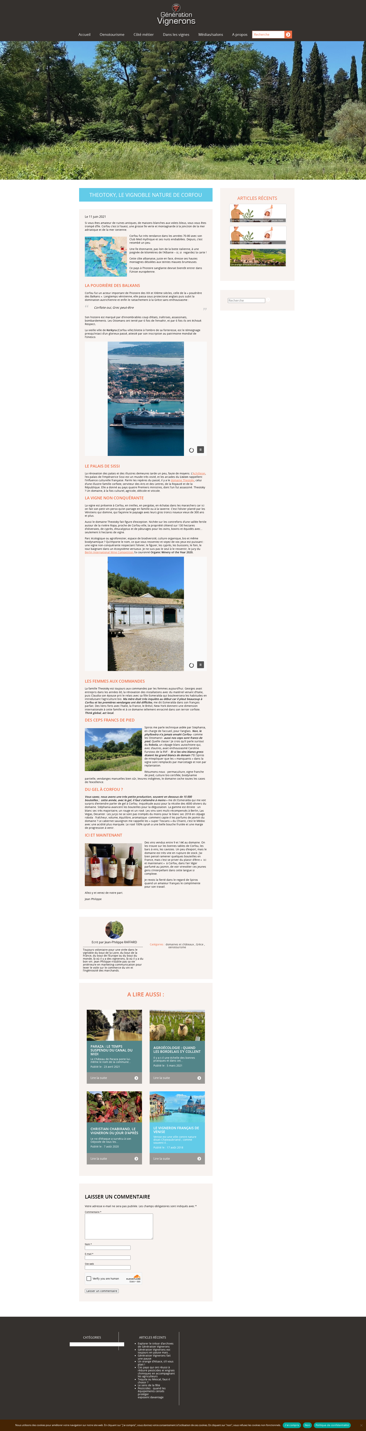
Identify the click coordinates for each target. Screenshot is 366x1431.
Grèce (199, 944)
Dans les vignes (176, 34)
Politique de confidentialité (332, 1425)
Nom (88, 1244)
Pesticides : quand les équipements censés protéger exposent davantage (152, 1393)
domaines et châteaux (180, 944)
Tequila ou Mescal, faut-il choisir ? (154, 1381)
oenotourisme (177, 947)
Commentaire (93, 1212)
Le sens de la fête (149, 1385)
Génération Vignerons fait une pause (154, 1357)
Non (307, 1425)
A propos (239, 34)
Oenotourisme (112, 34)
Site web (89, 1263)
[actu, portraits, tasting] (183, 14)
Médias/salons (210, 34)
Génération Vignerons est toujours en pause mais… (154, 1351)
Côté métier (144, 34)
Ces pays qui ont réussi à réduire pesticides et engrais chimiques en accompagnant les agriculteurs (156, 1372)
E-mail (89, 1253)
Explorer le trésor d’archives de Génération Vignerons (155, 1345)
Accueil (85, 34)
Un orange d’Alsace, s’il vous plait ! (155, 1363)
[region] (146, 401)
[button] (200, 449)
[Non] (361, 1425)
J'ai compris (292, 1425)
